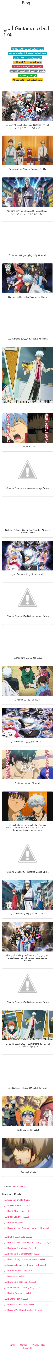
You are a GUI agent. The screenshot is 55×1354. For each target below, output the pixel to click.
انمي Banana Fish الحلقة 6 (16, 1298)
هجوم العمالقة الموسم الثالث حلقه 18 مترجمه (27, 53)
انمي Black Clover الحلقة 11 (16, 1216)
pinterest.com (19, 1186)
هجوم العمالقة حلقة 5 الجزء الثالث (27, 62)
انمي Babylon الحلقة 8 (13, 1222)
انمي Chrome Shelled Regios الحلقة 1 (21, 1270)
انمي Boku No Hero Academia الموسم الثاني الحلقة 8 (27, 1242)
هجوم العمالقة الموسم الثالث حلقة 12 (27, 48)
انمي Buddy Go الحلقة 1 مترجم (17, 1293)
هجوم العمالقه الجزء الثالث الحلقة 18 (28, 66)
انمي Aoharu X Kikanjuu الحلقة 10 (19, 1304)
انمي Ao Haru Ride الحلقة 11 (17, 1205)
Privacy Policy (38, 1344)
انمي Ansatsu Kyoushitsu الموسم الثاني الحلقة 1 (25, 1264)
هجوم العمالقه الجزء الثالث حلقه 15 (27, 79)
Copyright (27, 1347)
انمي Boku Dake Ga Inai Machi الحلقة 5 (22, 1253)
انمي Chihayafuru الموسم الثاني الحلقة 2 (22, 1287)
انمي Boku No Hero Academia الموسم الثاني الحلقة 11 (26, 1230)
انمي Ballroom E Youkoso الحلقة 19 (20, 1281)
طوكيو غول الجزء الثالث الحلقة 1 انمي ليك (27, 71)
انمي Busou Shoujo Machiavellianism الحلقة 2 (24, 1259)
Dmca (12, 1344)
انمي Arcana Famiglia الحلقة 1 (17, 1199)
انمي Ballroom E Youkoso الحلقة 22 (20, 1248)
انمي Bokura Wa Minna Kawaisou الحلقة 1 (23, 1309)
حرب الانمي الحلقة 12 (27, 75)
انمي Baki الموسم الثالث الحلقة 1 (18, 1236)
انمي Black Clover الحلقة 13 (16, 1211)
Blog (26, 2)
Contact (23, 1344)
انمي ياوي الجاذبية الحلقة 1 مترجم (27, 57)
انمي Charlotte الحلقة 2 (14, 1276)
